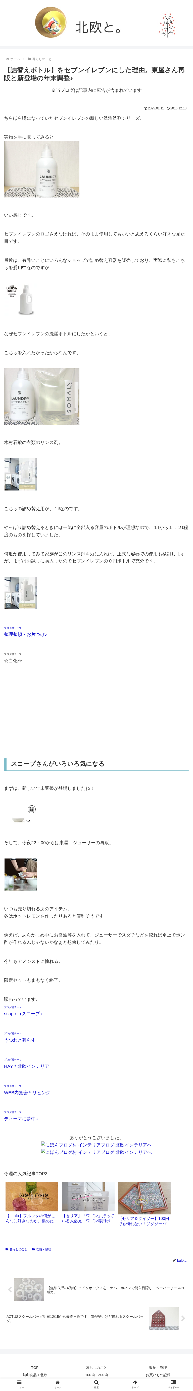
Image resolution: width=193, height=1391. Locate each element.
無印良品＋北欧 (35, 1375)
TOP (34, 1368)
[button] (178, 790)
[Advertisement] (96, 711)
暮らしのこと (19, 1249)
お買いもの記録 (158, 1375)
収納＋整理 (43, 1249)
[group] (32, 1204)
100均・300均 (96, 1375)
